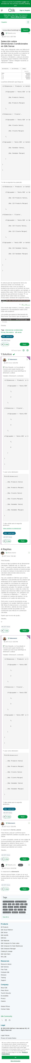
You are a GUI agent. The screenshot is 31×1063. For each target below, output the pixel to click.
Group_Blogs (6, 912)
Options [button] (28, 22)
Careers (3, 1001)
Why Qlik (3, 957)
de (13, 904)
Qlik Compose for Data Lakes (10, 943)
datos (4, 907)
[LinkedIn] (6, 1020)
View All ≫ (6, 917)
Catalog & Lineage (6, 951)
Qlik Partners (5, 967)
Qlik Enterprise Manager (8, 948)
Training (3, 977)
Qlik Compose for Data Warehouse (12, 946)
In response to (11, 830)
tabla (9, 904)
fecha (4, 904)
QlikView (3, 938)
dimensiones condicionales (14, 330)
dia (15, 909)
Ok (15, 1057)
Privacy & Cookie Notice (8, 1038)
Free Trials (4, 969)
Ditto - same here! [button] (7, 336)
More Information (15, 1061)
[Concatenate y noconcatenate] (27, 350)
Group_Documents (21, 901)
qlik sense (18, 332)
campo (16, 907)
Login (24, 2)
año (26, 904)
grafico (5, 909)
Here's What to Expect (19, 17)
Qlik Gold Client (5, 954)
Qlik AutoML (4, 935)
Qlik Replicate (5, 940)
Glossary (3, 975)
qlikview (10, 907)
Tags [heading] (5, 897)
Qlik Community (6, 1016)
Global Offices (5, 1006)
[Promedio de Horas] (24, 350)
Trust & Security (6, 993)
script (17, 904)
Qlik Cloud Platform (7, 930)
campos (20, 909)
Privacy (3, 998)
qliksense (15, 912)
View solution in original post (12, 528)
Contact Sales (5, 1009)
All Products (4, 927)
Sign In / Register (25, 10)
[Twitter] (2, 1020)
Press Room (4, 990)
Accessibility (4, 996)
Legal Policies (5, 1035)
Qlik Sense (4, 932)
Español (4, 22)
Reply (24, 344)
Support (3, 980)
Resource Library (6, 964)
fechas (11, 909)
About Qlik (4, 988)
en (25, 909)
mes (22, 904)
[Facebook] (9, 1020)
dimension (22, 912)
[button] (29, 33)
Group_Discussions (7, 332)
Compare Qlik (5, 972)
